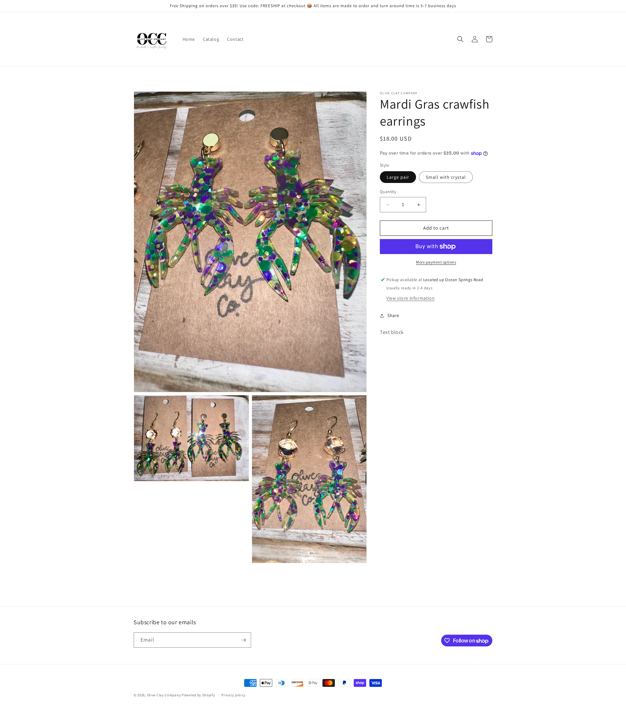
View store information (410, 298)
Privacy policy (233, 695)
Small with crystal (446, 177)
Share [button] (393, 315)
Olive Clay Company (164, 695)
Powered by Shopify (198, 695)
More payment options (436, 262)
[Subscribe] (243, 640)
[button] (460, 39)
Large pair (398, 177)
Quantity (388, 192)
